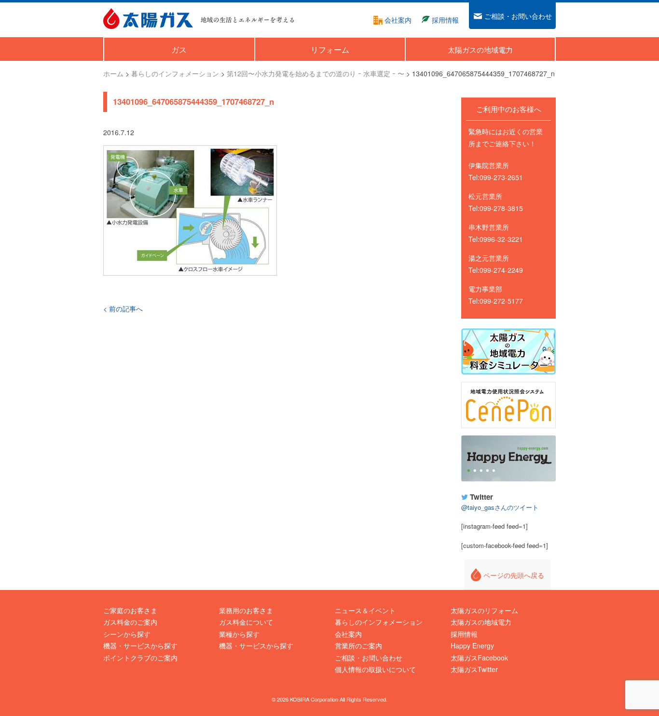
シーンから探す (127, 634)
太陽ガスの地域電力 (481, 622)
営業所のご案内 (358, 645)
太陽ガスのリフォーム (484, 610)
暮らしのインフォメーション (379, 622)
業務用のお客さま (246, 610)
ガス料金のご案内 (130, 622)
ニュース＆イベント (365, 610)
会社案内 (348, 634)
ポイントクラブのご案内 (140, 657)
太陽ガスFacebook (479, 657)
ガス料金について (246, 622)
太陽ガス (148, 18)
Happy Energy (508, 458)
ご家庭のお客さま (130, 610)
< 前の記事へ (123, 308)
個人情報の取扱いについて (375, 669)
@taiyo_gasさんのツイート (499, 507)
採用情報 (464, 634)
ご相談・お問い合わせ (368, 657)
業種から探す (239, 634)
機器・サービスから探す (140, 645)
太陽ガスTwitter (474, 669)
